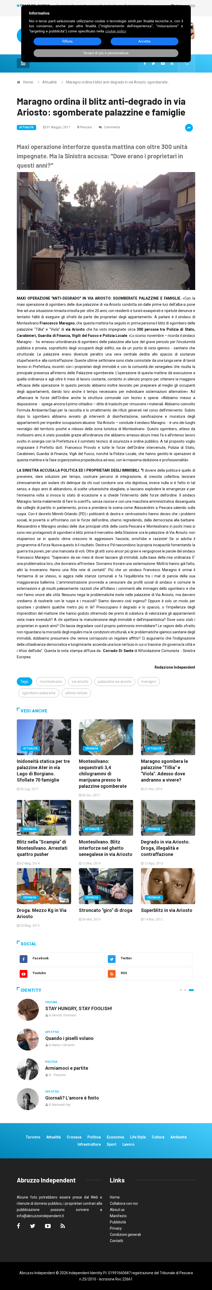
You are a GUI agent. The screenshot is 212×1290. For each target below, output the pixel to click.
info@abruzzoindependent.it (40, 1216)
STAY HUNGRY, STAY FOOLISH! (78, 1008)
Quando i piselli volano (69, 1038)
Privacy (116, 1228)
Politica (51, 1061)
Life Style (52, 1032)
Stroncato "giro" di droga (105, 910)
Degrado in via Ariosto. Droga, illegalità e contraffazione (165, 848)
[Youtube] (162, 63)
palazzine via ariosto (115, 681)
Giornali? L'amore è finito (72, 1098)
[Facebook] (144, 63)
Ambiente (178, 1137)
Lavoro (128, 1144)
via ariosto (80, 681)
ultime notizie (76, 693)
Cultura (51, 1002)
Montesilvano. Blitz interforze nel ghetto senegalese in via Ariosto (105, 848)
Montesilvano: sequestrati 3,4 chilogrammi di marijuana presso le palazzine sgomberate (103, 774)
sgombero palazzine (39, 693)
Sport (111, 1144)
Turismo (33, 1137)
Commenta (111, 127)
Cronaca (91, 748)
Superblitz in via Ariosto (166, 910)
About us (117, 1210)
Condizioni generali (125, 1234)
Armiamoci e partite (66, 1068)
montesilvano (51, 681)
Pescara (86, 127)
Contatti (116, 1241)
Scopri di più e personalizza (106, 53)
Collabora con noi (124, 1203)
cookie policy (115, 31)
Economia (115, 1137)
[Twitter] (153, 63)
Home (28, 82)
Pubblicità (118, 1222)
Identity (31, 990)
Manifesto (118, 1216)
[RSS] (172, 63)
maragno (148, 681)
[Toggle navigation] (23, 63)
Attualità (49, 82)
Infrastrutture (89, 1144)
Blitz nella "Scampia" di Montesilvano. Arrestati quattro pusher (42, 848)
